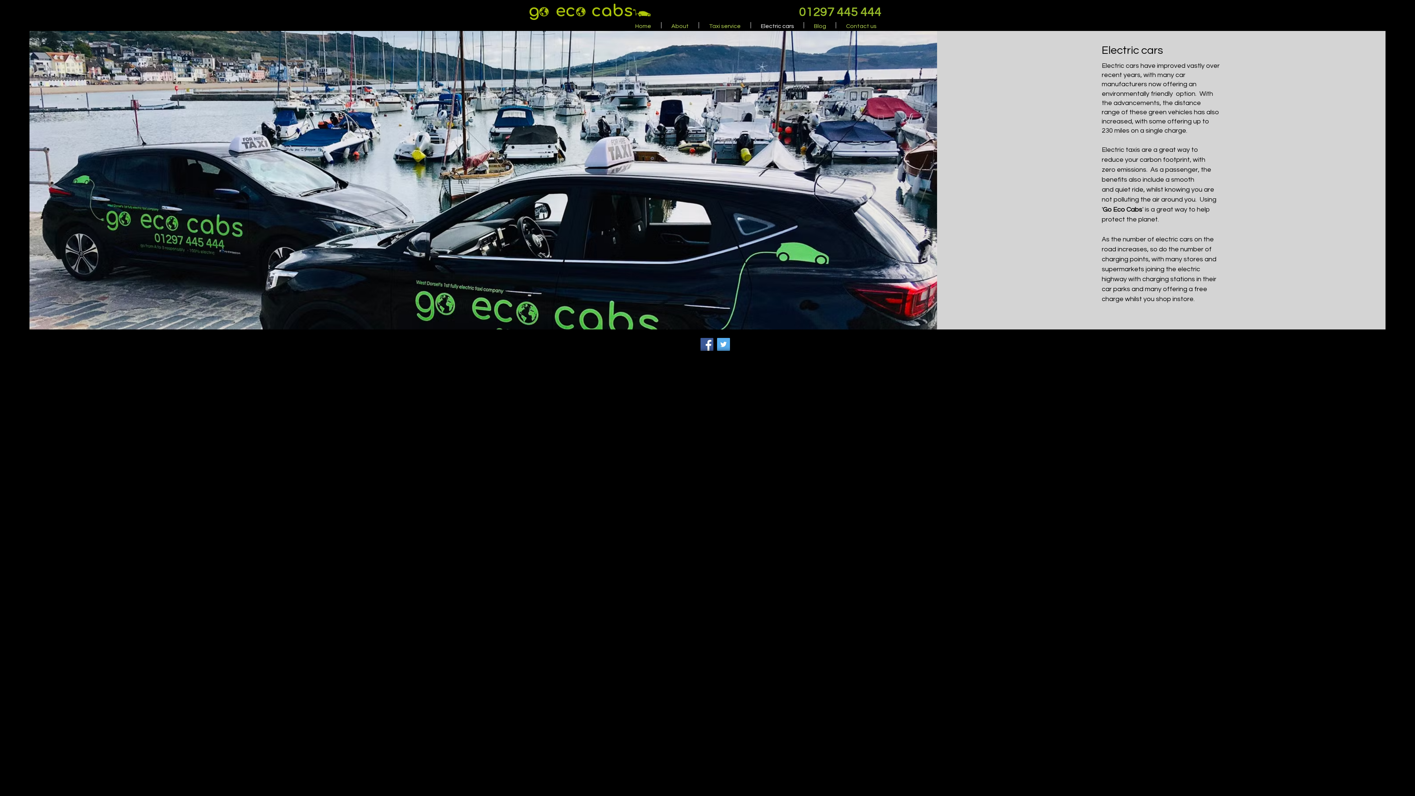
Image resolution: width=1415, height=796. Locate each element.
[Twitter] (723, 344)
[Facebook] (706, 344)
